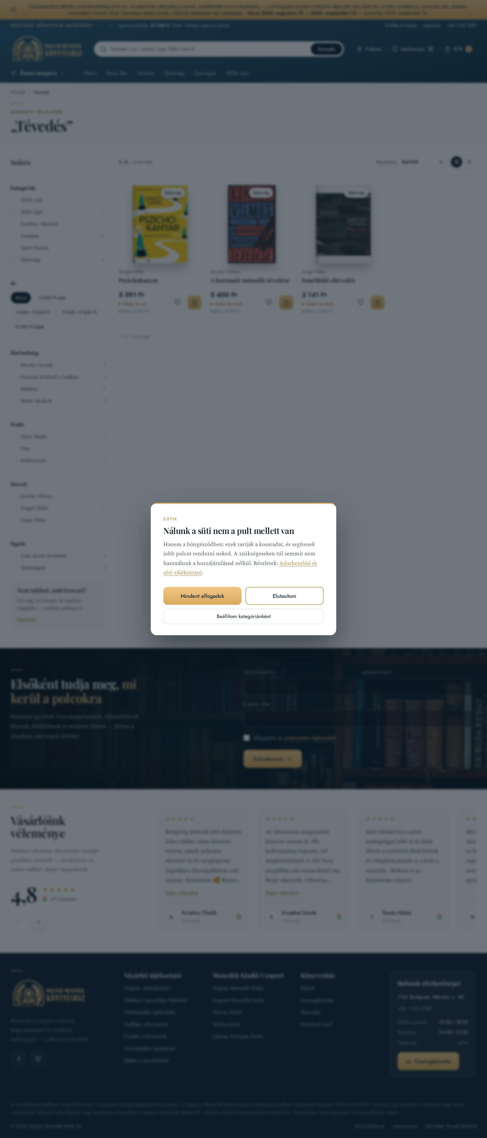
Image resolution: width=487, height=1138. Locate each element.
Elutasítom (284, 596)
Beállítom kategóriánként (244, 616)
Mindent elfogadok (202, 596)
